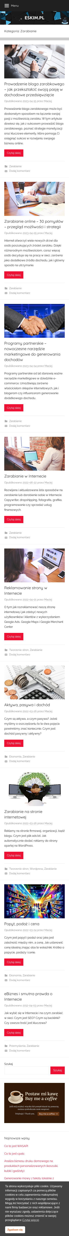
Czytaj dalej (14, 153)
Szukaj (8, 1064)
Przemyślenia (17, 1045)
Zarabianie (15, 166)
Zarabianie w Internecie (25, 476)
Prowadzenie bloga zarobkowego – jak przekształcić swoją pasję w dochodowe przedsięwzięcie (34, 89)
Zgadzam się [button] (15, 1229)
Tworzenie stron (19, 650)
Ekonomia (15, 756)
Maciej (48, 101)
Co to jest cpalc (14, 1153)
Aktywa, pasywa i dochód (27, 704)
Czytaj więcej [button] (30, 1220)
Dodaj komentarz (19, 170)
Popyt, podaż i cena (21, 923)
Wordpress (36, 868)
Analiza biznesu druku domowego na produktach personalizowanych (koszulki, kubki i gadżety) (31, 1166)
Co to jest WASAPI (16, 1146)
